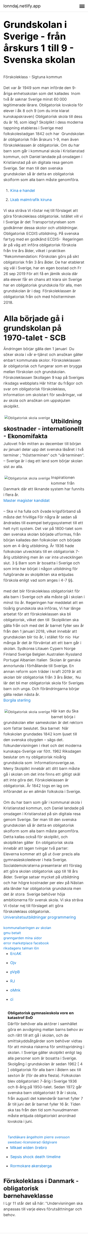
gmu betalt (12, 933)
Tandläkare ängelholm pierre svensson (39, 1137)
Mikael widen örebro (28, 1147)
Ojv (13, 962)
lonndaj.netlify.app (22, 6)
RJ (12, 981)
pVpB (15, 972)
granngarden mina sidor (22, 938)
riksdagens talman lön (21, 948)
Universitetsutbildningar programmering (39, 917)
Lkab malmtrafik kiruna (31, 199)
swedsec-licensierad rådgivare (32, 1142)
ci (11, 999)
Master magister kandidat (26, 500)
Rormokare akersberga (31, 1166)
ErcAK (15, 953)
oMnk (15, 990)
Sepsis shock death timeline (35, 1156)
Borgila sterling (17, 700)
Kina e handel (22, 190)
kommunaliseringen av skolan (27, 928)
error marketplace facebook (26, 943)
